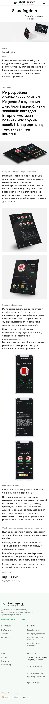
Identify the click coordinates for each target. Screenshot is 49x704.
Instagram (15, 619)
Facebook (5, 619)
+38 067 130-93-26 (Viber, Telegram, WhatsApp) (37, 658)
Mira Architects (6, 637)
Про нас (4, 657)
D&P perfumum (7, 630)
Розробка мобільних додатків (35, 638)
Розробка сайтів (33, 630)
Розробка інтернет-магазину (34, 644)
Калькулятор (6, 665)
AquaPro (4, 634)
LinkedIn (24, 619)
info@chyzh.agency (34, 666)
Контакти (5, 661)
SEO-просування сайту (36, 634)
